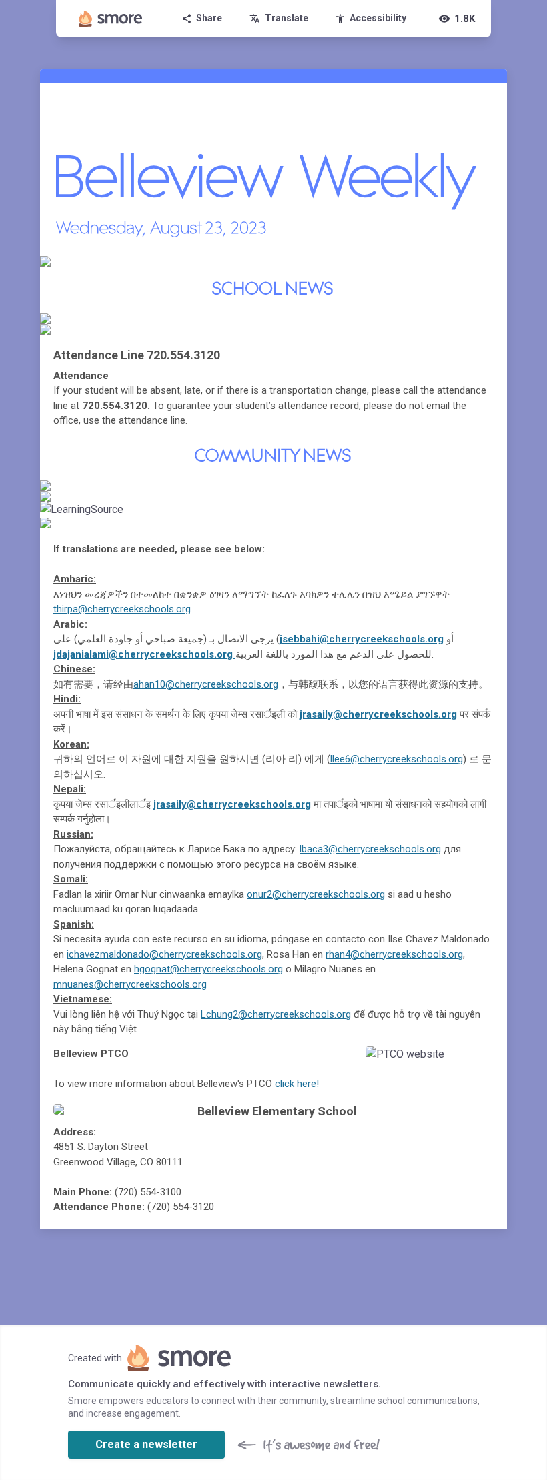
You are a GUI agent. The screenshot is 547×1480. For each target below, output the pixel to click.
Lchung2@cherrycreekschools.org (276, 1014)
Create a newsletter (146, 1444)
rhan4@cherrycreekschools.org (394, 954)
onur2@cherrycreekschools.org (316, 894)
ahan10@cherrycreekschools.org (205, 684)
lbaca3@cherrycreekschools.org (370, 849)
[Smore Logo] (110, 18)
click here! (297, 1084)
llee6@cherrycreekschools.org (396, 759)
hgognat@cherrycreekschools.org (208, 969)
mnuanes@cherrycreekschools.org (130, 984)
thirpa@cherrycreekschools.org (122, 609)
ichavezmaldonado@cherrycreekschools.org (164, 954)
